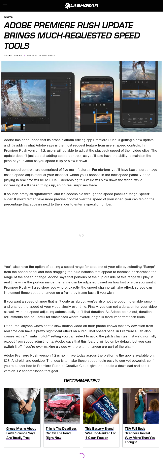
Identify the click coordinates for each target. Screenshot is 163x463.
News (8, 17)
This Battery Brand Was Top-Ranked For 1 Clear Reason (100, 433)
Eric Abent (15, 55)
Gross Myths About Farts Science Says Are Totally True (21, 433)
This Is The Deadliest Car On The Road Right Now (61, 433)
